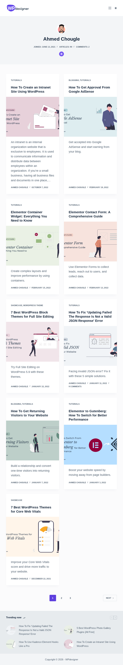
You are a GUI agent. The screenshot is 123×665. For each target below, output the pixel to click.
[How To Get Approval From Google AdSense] (90, 117)
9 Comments (75, 386)
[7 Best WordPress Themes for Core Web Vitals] (32, 537)
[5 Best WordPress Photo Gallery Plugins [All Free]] (69, 630)
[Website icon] (61, 54)
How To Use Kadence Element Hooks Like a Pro (38, 644)
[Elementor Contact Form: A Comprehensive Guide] (90, 241)
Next (108, 598)
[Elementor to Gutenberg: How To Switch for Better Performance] (90, 445)
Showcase (16, 305)
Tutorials (16, 80)
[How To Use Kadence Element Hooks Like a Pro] (11, 644)
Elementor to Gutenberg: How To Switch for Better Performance (88, 415)
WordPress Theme (33, 305)
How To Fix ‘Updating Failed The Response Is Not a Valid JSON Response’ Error (90, 316)
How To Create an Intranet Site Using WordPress (96, 644)
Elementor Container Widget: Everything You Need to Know (29, 216)
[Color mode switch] (116, 8)
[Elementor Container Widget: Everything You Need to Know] (32, 246)
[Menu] (109, 8)
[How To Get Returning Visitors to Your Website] (32, 440)
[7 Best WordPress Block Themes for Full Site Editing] (32, 342)
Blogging (74, 80)
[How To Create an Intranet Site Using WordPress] (32, 117)
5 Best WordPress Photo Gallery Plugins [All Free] (94, 630)
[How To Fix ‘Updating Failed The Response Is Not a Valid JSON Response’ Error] (90, 346)
